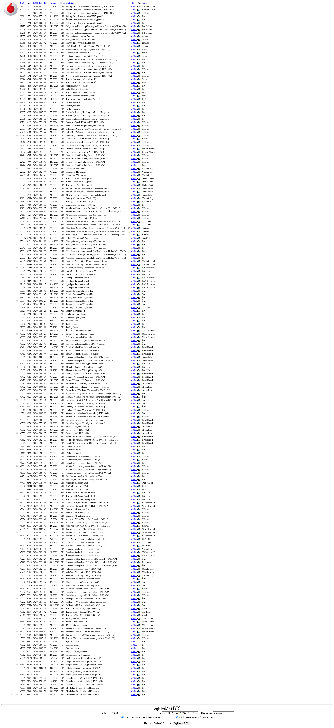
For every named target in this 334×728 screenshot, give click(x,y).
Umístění (70, 3)
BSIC (46, 3)
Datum (53, 3)
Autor (145, 3)
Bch (41, 3)
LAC (35, 3)
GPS (133, 3)
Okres (62, 3)
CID (22, 3)
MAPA (134, 6)
